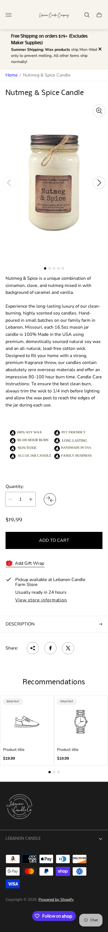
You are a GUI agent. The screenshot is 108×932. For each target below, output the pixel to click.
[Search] (87, 15)
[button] (45, 268)
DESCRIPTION (20, 624)
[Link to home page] (19, 807)
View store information (41, 600)
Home (12, 75)
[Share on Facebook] (50, 648)
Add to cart (54, 540)
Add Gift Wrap (29, 563)
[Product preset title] (27, 722)
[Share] (33, 648)
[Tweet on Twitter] (68, 648)
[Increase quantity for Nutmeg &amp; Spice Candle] (30, 499)
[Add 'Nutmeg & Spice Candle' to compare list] (50, 499)
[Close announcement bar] (99, 49)
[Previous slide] (9, 183)
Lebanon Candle (23, 838)
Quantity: (15, 486)
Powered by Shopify (56, 899)
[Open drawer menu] (8, 15)
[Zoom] (99, 111)
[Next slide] (99, 183)
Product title (13, 750)
